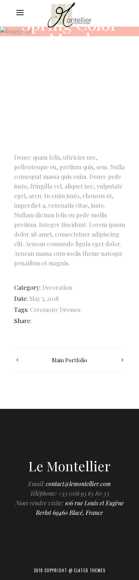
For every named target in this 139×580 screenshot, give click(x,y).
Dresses (70, 309)
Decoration (57, 287)
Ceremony (44, 309)
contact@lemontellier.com (78, 484)
